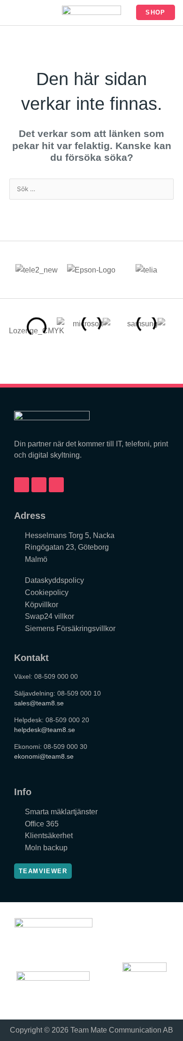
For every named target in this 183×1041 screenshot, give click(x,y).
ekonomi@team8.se (44, 756)
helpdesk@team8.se (44, 729)
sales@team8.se (39, 703)
